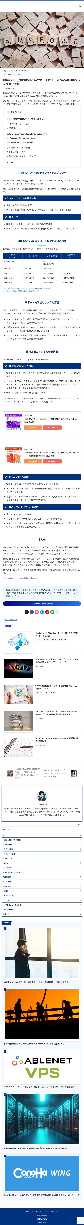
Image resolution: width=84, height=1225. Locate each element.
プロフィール (29, 1212)
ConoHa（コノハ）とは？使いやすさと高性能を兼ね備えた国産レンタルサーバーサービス (41, 1195)
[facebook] (32, 612)
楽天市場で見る (52, 427)
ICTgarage (42, 1218)
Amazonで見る (32, 427)
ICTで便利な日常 (42, 1216)
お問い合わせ (54, 1212)
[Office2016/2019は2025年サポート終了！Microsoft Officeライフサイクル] (42, 612)
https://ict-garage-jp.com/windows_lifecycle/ (20, 578)
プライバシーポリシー (42, 1212)
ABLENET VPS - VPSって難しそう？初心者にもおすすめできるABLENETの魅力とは (39, 1086)
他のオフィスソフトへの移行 (22, 156)
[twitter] (27, 612)
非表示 (19, 112)
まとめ (10, 162)
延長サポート (15, 128)
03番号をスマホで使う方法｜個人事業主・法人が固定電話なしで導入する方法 (36, 982)
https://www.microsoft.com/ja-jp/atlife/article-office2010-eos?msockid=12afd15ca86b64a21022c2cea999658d (27, 289)
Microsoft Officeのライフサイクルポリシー (27, 118)
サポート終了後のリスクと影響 (21, 138)
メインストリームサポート (21, 123)
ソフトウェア (13, 620)
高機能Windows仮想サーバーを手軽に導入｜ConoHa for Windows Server (35, 1148)
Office (7, 620)
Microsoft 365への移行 (19, 147)
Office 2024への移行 (18, 151)
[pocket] (37, 612)
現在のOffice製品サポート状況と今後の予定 (27, 134)
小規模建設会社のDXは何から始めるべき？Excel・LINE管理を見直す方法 (34, 1043)
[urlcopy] (57, 612)
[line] (52, 612)
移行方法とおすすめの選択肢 (20, 142)
